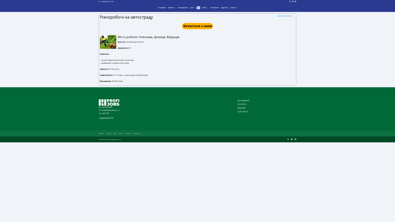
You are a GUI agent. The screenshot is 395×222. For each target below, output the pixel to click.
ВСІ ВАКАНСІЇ (183, 8)
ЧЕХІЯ (115, 133)
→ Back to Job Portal (284, 16)
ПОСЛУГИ (242, 104)
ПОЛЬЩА (108, 133)
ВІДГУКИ (224, 8)
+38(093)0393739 (106, 118)
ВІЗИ (204, 8)
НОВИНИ (101, 133)
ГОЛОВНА (162, 8)
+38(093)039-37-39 (107, 1)
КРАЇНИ (171, 8)
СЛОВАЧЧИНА (136, 133)
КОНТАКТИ (214, 8)
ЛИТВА (121, 133)
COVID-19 (233, 8)
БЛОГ (192, 8)
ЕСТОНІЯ (127, 133)
